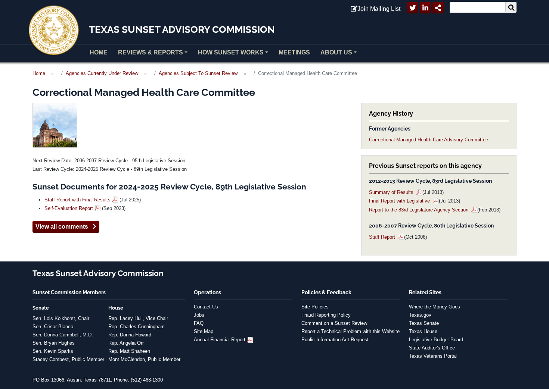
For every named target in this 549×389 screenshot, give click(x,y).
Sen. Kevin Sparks (52, 351)
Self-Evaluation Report (68, 208)
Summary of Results (392, 192)
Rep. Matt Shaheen (129, 351)
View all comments (64, 226)
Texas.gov (420, 315)
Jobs (199, 315)
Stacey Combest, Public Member (68, 359)
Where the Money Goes (434, 307)
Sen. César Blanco (52, 326)
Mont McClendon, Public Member (144, 359)
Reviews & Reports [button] (150, 52)
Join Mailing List (378, 9)
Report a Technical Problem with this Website (350, 331)
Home (99, 52)
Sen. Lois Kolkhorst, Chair (60, 318)
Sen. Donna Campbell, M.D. (62, 335)
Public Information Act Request (335, 339)
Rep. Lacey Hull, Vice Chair (138, 318)
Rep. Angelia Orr (126, 343)
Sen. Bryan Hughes (53, 343)
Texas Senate (424, 323)
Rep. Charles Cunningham (136, 326)
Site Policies (315, 307)
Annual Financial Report (219, 339)
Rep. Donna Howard (129, 335)
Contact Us (206, 307)
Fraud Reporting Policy (326, 315)
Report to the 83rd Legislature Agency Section (419, 210)
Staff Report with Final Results (77, 200)
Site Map (203, 331)
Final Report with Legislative (400, 201)
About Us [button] (336, 52)
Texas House (423, 331)
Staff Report (383, 237)
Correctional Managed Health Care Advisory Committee (428, 139)
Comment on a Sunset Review (334, 323)
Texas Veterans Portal (433, 356)
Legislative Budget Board (436, 339)
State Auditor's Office (432, 348)
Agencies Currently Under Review (102, 73)
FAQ (199, 323)
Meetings (294, 52)
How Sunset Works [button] (231, 52)
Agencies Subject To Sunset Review (198, 73)
